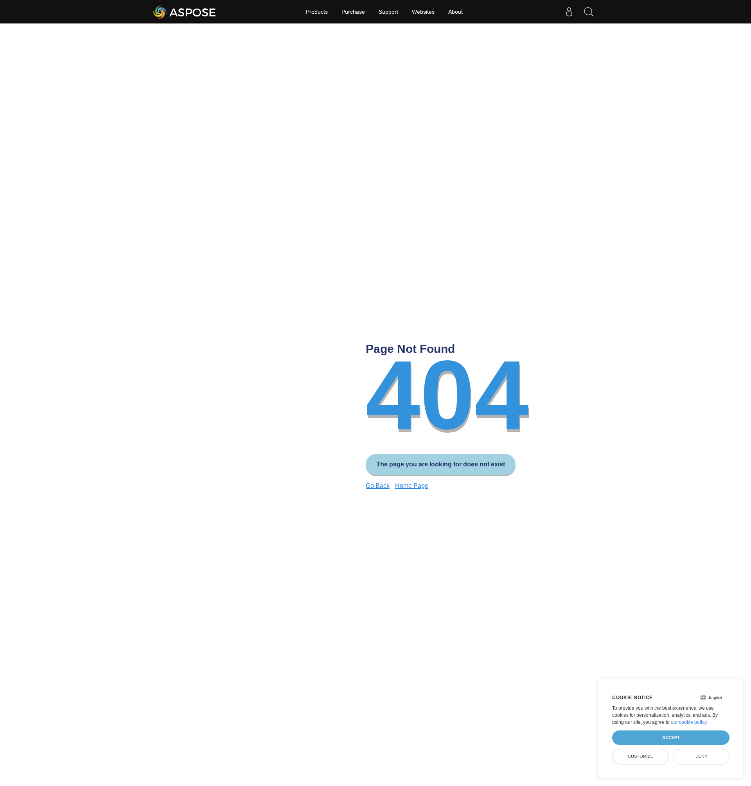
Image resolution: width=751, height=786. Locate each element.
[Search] (588, 11)
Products (317, 12)
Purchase (353, 12)
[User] (569, 11)
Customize (640, 756)
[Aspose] (185, 12)
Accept (671, 737)
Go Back (378, 485)
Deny (701, 756)
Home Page (411, 485)
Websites (423, 12)
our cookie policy (688, 722)
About (455, 12)
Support (388, 12)
